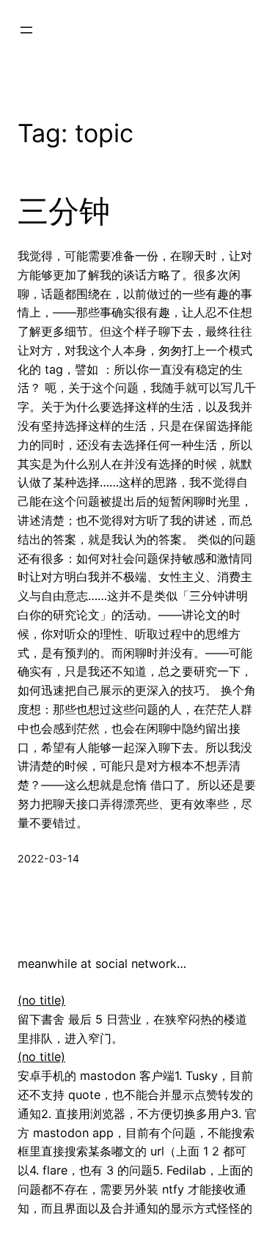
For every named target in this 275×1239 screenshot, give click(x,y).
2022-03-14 (48, 858)
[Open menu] (26, 30)
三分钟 (64, 211)
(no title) (41, 1000)
